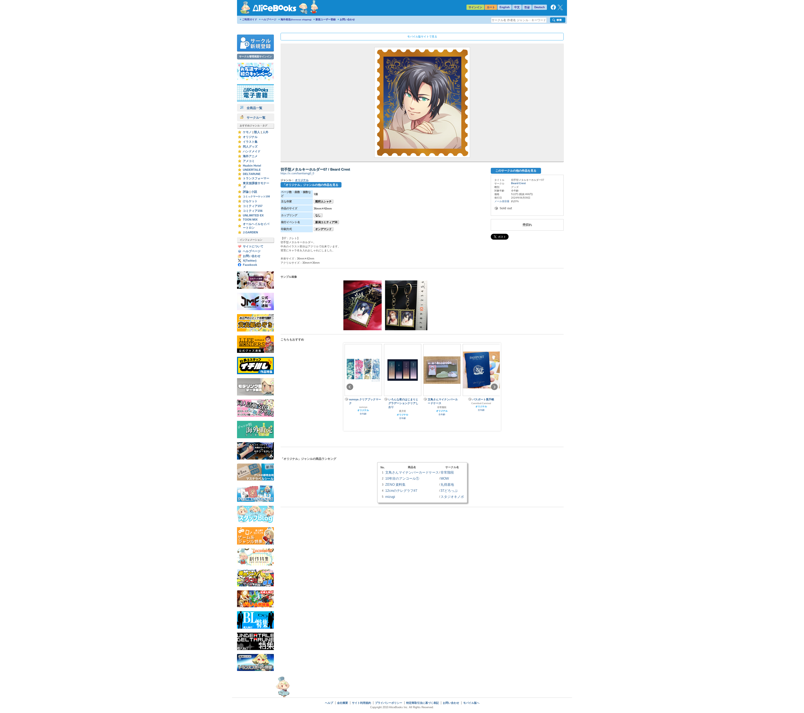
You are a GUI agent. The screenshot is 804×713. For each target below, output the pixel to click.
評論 (246, 191)
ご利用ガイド (249, 19)
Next (494, 387)
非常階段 (441, 407)
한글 (527, 7)
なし (318, 215)
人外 (265, 132)
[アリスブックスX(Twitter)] (560, 9)
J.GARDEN (250, 232)
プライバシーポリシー (388, 702)
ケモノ (247, 132)
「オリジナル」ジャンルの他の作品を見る (310, 184)
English (505, 7)
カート (491, 7)
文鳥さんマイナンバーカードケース (412, 472)
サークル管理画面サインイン (255, 56)
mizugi (390, 496)
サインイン (475, 7)
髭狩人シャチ (323, 201)
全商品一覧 (253, 108)
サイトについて (253, 246)
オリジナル (250, 137)
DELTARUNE (251, 174)
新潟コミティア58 (326, 222)
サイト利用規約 (361, 702)
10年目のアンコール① (402, 478)
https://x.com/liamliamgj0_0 (297, 173)
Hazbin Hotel (252, 165)
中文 (517, 7)
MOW (445, 478)
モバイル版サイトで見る (422, 36)
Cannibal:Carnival (481, 403)
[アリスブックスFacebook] (553, 8)
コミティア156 (253, 210)
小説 (254, 191)
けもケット (250, 201)
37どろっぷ (449, 490)
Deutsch (539, 7)
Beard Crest (518, 183)
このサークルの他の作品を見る (515, 170)
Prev (350, 387)
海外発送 (296, 19)
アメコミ (249, 161)
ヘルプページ (268, 19)
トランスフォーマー (256, 178)
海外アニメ (250, 156)
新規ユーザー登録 (326, 19)
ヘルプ (329, 702)
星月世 (402, 411)
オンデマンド (323, 229)
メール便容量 (501, 201)
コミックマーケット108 (256, 196)
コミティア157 (253, 206)
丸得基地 (447, 484)
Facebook (250, 264)
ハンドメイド (251, 151)
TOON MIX (250, 219)
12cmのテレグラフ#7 (401, 490)
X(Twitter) (249, 260)
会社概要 (342, 702)
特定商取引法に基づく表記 (422, 702)
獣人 (257, 132)
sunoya (363, 407)
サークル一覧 (254, 117)
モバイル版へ (471, 702)
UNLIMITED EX (253, 215)
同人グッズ (250, 146)
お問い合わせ (347, 19)
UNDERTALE (252, 169)
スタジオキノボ (452, 496)
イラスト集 (250, 141)
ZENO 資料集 (395, 484)
